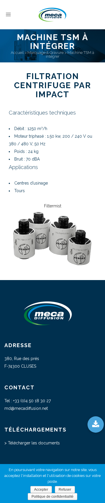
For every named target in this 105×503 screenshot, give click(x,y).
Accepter (41, 489)
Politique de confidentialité (53, 497)
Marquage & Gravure (45, 52)
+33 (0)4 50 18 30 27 (32, 400)
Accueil (17, 52)
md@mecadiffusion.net (26, 408)
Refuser (65, 489)
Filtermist (52, 206)
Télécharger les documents (34, 443)
